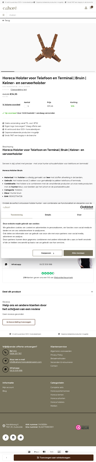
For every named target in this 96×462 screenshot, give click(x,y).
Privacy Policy (56, 355)
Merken (53, 406)
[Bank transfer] (52, 452)
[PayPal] (37, 452)
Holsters (18, 190)
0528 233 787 (16, 353)
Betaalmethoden (58, 358)
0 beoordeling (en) (19, 89)
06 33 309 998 (46, 264)
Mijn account (8, 387)
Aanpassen (46, 253)
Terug (7, 20)
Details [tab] (48, 215)
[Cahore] (10, 8)
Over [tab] (79, 215)
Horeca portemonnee (60, 391)
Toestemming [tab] (17, 215)
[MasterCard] (44, 452)
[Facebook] (5, 437)
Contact (54, 366)
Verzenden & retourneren (61, 362)
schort (45, 187)
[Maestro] (67, 452)
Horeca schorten (57, 398)
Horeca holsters (57, 402)
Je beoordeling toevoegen (18, 322)
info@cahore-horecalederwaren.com (26, 362)
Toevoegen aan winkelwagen (55, 458)
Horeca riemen (57, 395)
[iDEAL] (29, 452)
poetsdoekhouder (62, 187)
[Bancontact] (59, 452)
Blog (4, 391)
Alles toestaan (78, 253)
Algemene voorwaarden (61, 351)
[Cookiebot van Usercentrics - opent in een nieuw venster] (82, 207)
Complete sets (56, 387)
